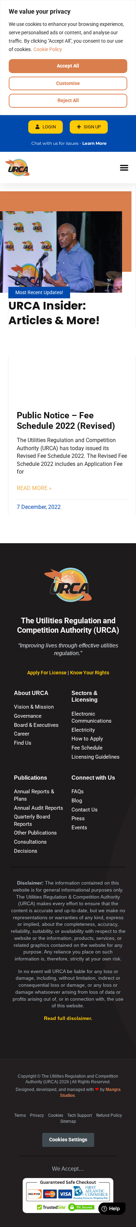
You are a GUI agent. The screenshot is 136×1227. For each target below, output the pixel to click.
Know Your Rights (89, 673)
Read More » (34, 488)
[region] (68, 57)
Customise (68, 83)
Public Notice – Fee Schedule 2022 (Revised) (66, 420)
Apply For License (47, 673)
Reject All (68, 100)
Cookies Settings (68, 1140)
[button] (124, 167)
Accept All (68, 66)
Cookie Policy (47, 49)
